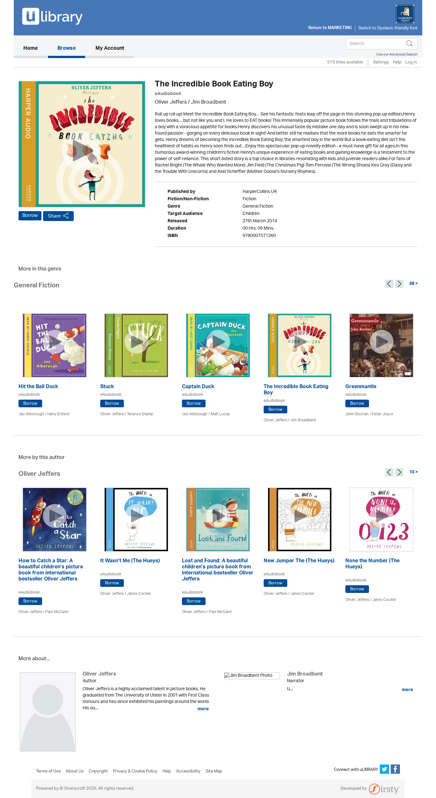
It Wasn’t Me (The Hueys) (130, 561)
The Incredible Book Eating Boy (296, 390)
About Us (75, 771)
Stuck (107, 387)
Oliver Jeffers (171, 102)
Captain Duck (198, 387)
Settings (381, 63)
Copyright (98, 771)
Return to (330, 28)
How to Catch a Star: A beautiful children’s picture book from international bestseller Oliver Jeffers (51, 570)
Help (397, 63)
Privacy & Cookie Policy (135, 771)
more (203, 709)
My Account (109, 49)
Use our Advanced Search (396, 54)
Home (35, 48)
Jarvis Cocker (139, 593)
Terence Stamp (140, 414)
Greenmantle (360, 387)
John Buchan (357, 414)
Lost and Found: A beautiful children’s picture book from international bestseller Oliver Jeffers (217, 570)
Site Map (214, 771)
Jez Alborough (31, 414)
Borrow (30, 215)
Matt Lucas (220, 414)
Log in (411, 63)
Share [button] (54, 216)
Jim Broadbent (208, 102)
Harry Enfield (58, 414)
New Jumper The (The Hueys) (299, 561)
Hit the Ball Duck (38, 387)
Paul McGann (57, 612)
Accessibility (188, 771)
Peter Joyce (382, 414)
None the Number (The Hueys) (372, 564)
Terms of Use (48, 771)
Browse (66, 49)
